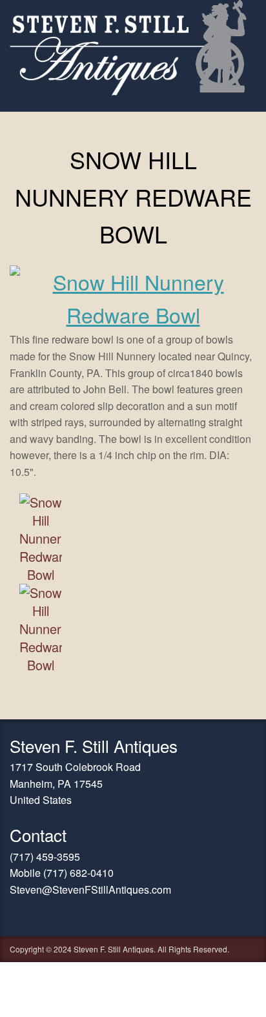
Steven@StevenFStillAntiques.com (90, 889)
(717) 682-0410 (78, 872)
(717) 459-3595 (45, 856)
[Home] (128, 91)
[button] (133, 314)
